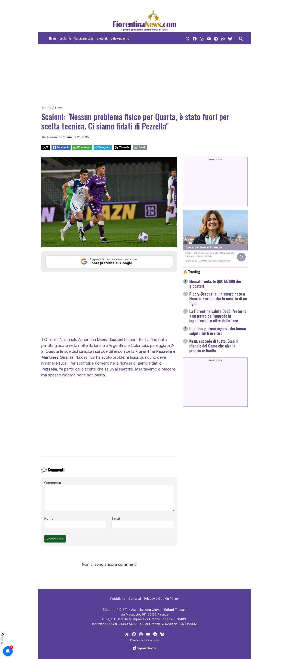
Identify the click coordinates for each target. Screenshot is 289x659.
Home (52, 38)
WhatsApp (83, 147)
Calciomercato (84, 38)
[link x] (187, 38)
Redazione (50, 137)
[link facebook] (194, 38)
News (59, 108)
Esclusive (65, 38)
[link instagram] (201, 38)
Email (142, 147)
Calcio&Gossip (120, 38)
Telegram (104, 147)
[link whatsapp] (222, 38)
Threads (124, 147)
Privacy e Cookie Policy (161, 599)
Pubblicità (117, 599)
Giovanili (102, 38)
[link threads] (230, 38)
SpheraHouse (151, 640)
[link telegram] (215, 38)
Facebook (63, 147)
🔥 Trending (191, 271)
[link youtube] (208, 38)
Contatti (134, 599)
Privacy (2, 639)
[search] (241, 38)
